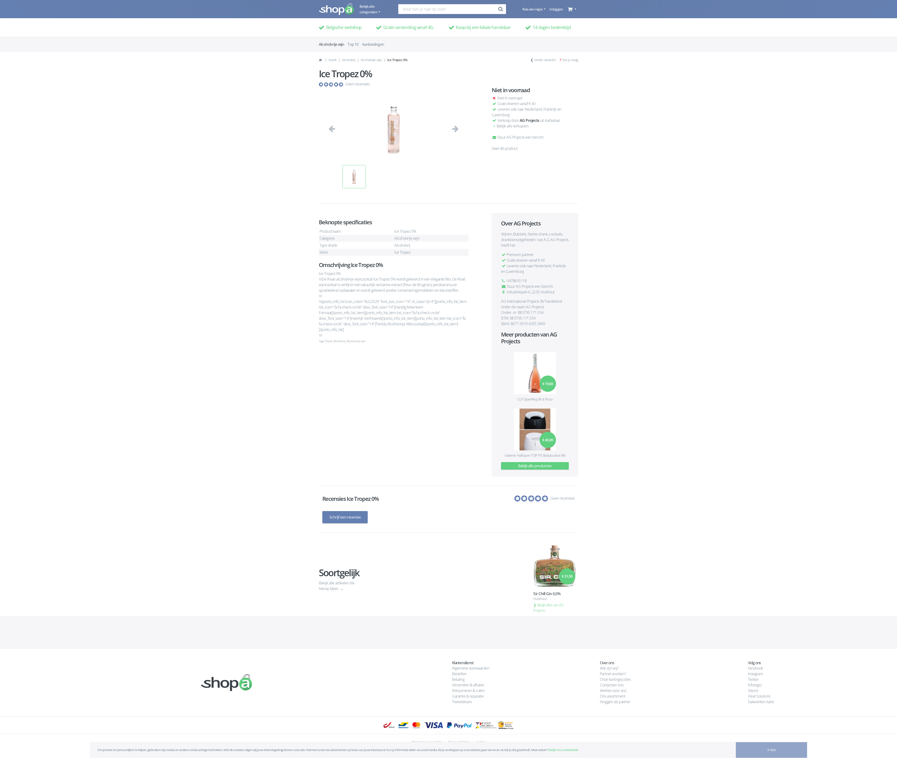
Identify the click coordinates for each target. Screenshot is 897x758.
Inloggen (556, 9)
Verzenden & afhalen (468, 685)
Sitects (753, 690)
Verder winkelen (545, 60)
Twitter (753, 679)
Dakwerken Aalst (761, 701)
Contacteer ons (611, 685)
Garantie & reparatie (468, 696)
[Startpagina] (321, 60)
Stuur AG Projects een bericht (520, 137)
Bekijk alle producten (535, 465)
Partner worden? (613, 673)
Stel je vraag (570, 60)
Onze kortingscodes (615, 679)
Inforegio (755, 685)
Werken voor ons (613, 690)
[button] (571, 9)
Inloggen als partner (615, 701)
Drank (332, 60)
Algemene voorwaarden (470, 668)
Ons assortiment (612, 696)
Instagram (755, 673)
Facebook (755, 668)
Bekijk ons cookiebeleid (563, 750)
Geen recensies (357, 84)
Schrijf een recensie (345, 517)
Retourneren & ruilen (468, 690)
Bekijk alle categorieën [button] (369, 9)
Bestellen (459, 673)
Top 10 (353, 44)
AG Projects (529, 120)
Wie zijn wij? (609, 668)
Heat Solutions (759, 696)
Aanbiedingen (373, 44)
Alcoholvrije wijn (371, 60)
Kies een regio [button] (532, 9)
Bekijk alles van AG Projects (548, 608)
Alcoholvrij (348, 60)
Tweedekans (462, 701)
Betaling (458, 679)
